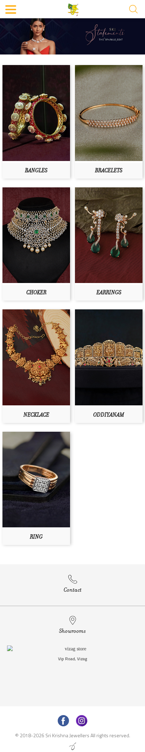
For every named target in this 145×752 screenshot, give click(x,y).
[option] (72, 674)
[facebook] (63, 720)
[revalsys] (72, 746)
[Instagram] (81, 720)
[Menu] (11, 10)
